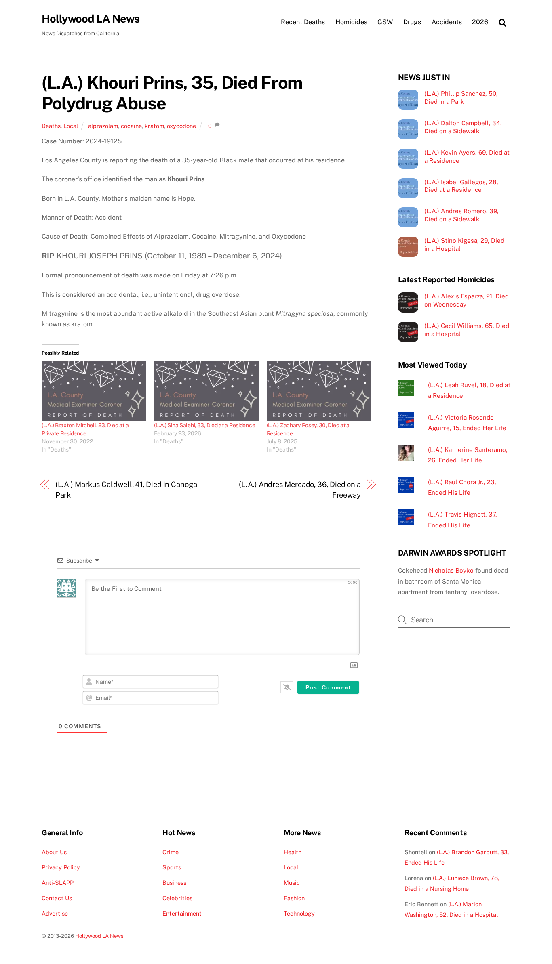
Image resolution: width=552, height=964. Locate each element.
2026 (480, 22)
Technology (299, 913)
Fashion (294, 898)
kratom (154, 125)
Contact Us (57, 898)
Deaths (51, 125)
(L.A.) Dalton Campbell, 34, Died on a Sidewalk (463, 127)
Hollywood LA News (99, 936)
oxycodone (181, 125)
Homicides (351, 22)
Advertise (55, 913)
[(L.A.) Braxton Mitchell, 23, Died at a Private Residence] (94, 391)
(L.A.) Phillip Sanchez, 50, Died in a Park (461, 97)
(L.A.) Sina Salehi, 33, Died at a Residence (204, 425)
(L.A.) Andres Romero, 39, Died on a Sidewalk (461, 215)
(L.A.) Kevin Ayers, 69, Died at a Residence (467, 156)
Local (70, 125)
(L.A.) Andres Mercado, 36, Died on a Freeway (300, 489)
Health (292, 851)
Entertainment (182, 913)
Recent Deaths (303, 22)
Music (292, 882)
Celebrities (177, 898)
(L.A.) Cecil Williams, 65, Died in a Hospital (466, 329)
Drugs (412, 22)
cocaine (131, 125)
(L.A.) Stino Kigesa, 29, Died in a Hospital (464, 244)
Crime (170, 851)
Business (174, 882)
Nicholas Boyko (451, 570)
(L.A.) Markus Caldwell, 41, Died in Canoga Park (126, 489)
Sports (171, 867)
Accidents (447, 22)
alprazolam (103, 125)
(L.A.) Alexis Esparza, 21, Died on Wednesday (466, 300)
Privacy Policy (61, 867)
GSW (385, 22)
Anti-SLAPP (58, 882)
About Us (54, 851)
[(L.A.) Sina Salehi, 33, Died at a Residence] (206, 391)
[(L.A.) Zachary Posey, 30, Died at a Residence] (319, 391)
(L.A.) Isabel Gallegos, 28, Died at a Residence (461, 186)
